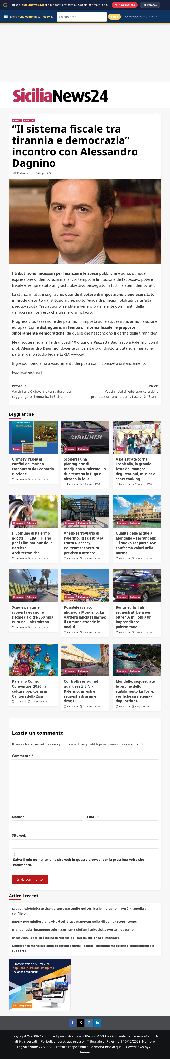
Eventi (16, 120)
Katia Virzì (20, 701)
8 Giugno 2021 (44, 173)
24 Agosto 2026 (40, 479)
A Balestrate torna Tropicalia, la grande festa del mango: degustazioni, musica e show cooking (135, 469)
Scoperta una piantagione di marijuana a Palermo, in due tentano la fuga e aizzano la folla (85, 469)
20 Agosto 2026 (40, 558)
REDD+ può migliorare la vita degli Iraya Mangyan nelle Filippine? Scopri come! (74, 921)
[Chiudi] (164, 5)
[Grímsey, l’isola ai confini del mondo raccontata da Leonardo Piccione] (33, 437)
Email (93, 816)
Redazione (23, 173)
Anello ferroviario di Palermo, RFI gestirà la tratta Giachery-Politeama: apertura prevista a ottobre (83, 543)
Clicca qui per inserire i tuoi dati (140, 16)
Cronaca (70, 448)
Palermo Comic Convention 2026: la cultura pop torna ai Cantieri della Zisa (29, 688)
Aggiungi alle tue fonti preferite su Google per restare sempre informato (69, 4)
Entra (114, 16)
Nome (18, 816)
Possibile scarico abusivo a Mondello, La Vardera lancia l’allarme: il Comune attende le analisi (85, 617)
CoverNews (135, 1047)
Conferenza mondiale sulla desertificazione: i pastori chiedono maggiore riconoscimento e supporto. (83, 948)
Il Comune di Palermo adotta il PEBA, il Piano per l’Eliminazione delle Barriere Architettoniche (32, 543)
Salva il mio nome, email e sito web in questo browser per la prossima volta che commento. (78, 862)
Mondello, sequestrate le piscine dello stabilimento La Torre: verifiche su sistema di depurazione (135, 691)
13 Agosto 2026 (91, 632)
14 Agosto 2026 (143, 558)
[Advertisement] (85, 53)
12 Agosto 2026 (39, 701)
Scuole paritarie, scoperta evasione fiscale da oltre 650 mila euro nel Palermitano (32, 614)
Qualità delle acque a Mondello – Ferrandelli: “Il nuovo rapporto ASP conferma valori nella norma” (136, 543)
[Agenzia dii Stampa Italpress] (40, 984)
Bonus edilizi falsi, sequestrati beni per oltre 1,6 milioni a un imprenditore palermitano (134, 617)
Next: (124, 391)
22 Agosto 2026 (91, 484)
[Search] (156, 113)
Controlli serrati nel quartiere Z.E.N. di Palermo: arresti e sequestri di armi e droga (81, 691)
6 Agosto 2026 (142, 706)
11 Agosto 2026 (91, 706)
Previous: (42, 391)
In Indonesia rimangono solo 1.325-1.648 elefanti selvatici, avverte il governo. (73, 929)
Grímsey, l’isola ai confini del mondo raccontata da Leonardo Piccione (33, 466)
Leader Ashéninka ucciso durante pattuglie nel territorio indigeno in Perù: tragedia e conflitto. (79, 910)
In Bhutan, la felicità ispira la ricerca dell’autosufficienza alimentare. (66, 937)
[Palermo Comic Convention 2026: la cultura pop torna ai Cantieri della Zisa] (33, 660)
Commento (22, 755)
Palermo (29, 120)
